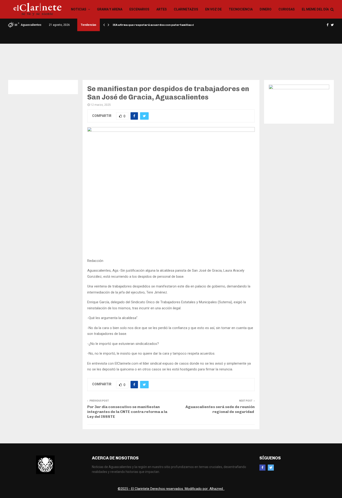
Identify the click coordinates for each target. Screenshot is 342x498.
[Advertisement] (171, 58)
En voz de (213, 9)
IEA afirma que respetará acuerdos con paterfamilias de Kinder (160, 24)
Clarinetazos (186, 9)
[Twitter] (271, 468)
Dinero (266, 9)
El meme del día (315, 9)
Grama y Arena (109, 9)
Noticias (78, 9)
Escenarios (139, 9)
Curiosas (286, 9)
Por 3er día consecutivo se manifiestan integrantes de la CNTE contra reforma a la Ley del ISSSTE (127, 412)
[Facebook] (262, 468)
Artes (161, 9)
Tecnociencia (241, 9)
